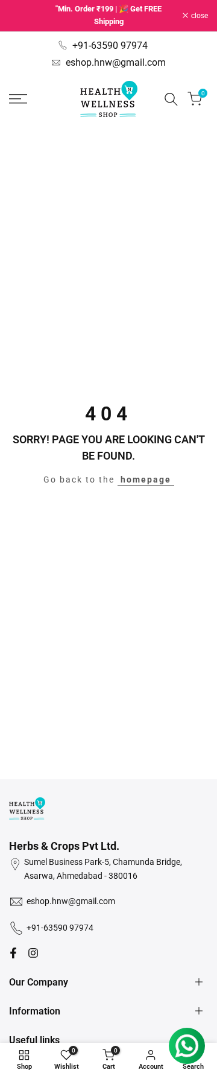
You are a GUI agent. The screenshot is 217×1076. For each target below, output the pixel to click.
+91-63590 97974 (110, 45)
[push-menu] (18, 99)
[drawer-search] (171, 99)
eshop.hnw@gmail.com (116, 62)
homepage (146, 479)
